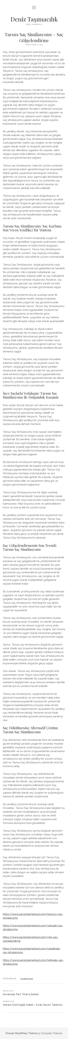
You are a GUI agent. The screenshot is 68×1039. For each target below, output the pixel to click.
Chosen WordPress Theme (21, 1033)
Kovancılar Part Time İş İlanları (21, 994)
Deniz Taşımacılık (34, 19)
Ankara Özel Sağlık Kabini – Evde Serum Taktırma (32, 1004)
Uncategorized (26, 978)
